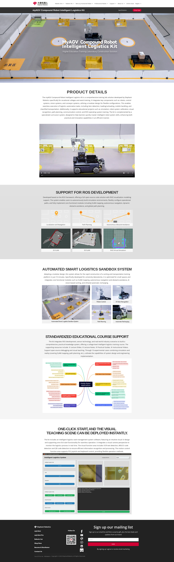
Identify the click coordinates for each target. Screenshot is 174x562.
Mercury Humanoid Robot (83, 3)
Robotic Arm (59, 3)
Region (137, 3)
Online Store (130, 3)
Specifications (122, 10)
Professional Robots (100, 3)
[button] (137, 10)
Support (112, 3)
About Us (120, 3)
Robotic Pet (69, 3)
